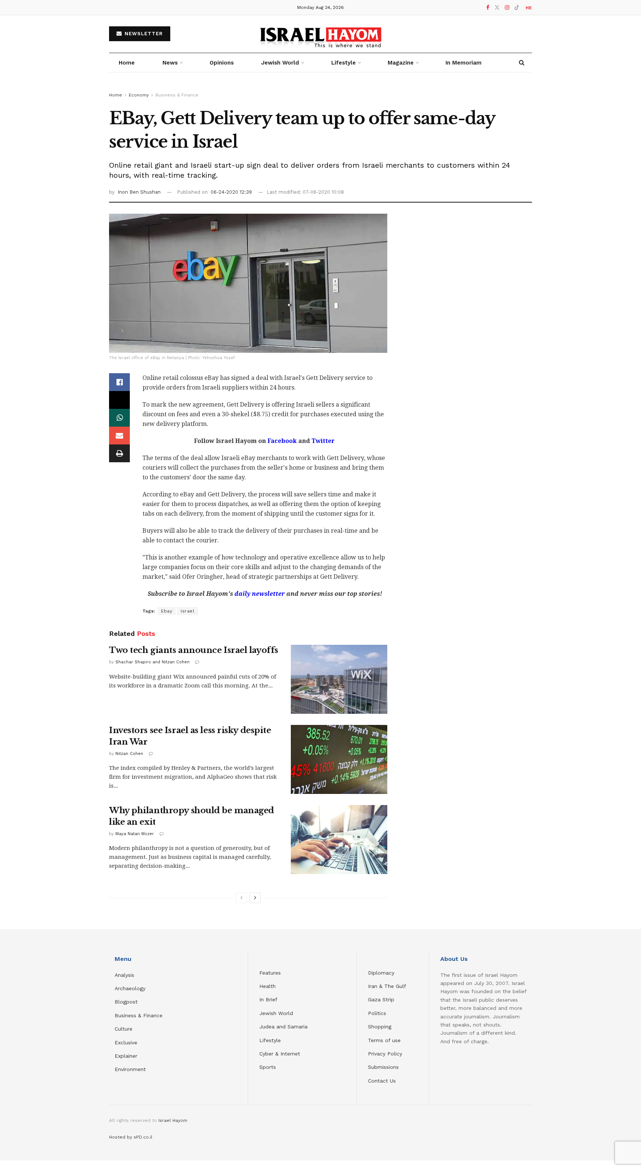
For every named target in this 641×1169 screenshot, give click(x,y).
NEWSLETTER (143, 33)
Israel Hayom (172, 1120)
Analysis (125, 975)
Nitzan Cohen (129, 753)
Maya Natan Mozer (134, 833)
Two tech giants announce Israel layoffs (193, 650)
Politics (377, 1013)
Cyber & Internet (279, 1054)
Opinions (222, 62)
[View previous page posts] (241, 898)
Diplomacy (382, 973)
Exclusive (126, 1042)
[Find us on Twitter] (497, 7)
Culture (123, 1029)
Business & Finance (176, 95)
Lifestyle (270, 1040)
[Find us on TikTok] (517, 7)
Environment (130, 1069)
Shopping (379, 1027)
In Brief (268, 999)
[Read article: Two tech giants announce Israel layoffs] (339, 679)
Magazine (401, 62)
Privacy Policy (385, 1054)
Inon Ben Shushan (139, 192)
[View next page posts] (255, 898)
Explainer (126, 1056)
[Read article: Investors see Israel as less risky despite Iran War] (339, 759)
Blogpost (126, 1002)
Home (127, 62)
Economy (139, 95)
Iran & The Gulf (387, 986)
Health (267, 986)
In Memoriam (463, 62)
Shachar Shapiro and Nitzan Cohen (152, 662)
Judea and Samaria (283, 1027)
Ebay (166, 611)
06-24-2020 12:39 (231, 192)
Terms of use (384, 1040)
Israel (187, 611)
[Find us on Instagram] (507, 7)
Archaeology (130, 988)
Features (270, 973)
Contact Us (382, 1081)
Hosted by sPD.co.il (130, 1137)
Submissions (383, 1067)
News (170, 62)
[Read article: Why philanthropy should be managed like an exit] (339, 839)
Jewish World (276, 1013)
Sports (267, 1067)
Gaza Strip (381, 999)
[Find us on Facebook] (487, 7)
